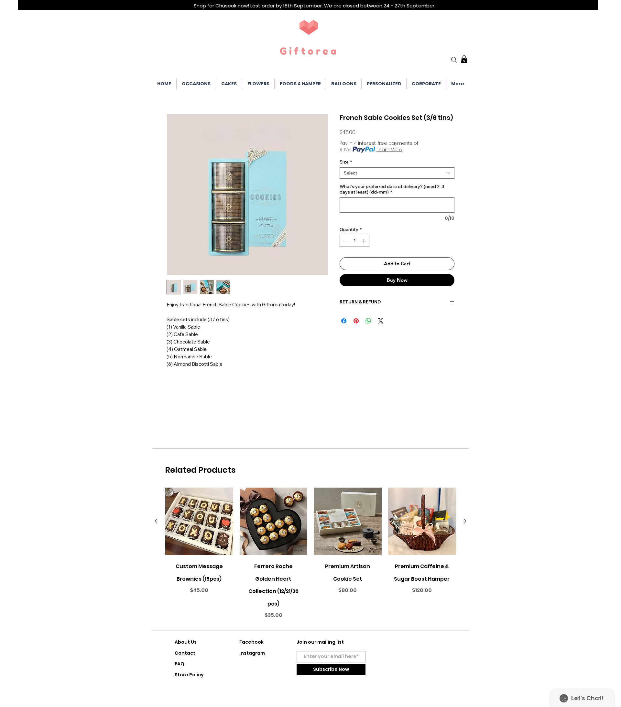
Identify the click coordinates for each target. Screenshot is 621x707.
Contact (185, 653)
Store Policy (189, 674)
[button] (464, 59)
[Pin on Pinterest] (356, 321)
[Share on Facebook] (344, 321)
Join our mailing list (320, 642)
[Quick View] (199, 521)
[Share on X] (381, 321)
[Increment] (364, 241)
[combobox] (397, 173)
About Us (186, 642)
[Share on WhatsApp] (368, 321)
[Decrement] (345, 241)
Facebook (251, 642)
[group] (310, 555)
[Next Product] (465, 521)
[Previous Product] (156, 521)
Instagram (252, 653)
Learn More (389, 149)
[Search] (454, 60)
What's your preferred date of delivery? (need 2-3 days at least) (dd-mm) (392, 189)
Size (346, 162)
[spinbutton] (354, 241)
